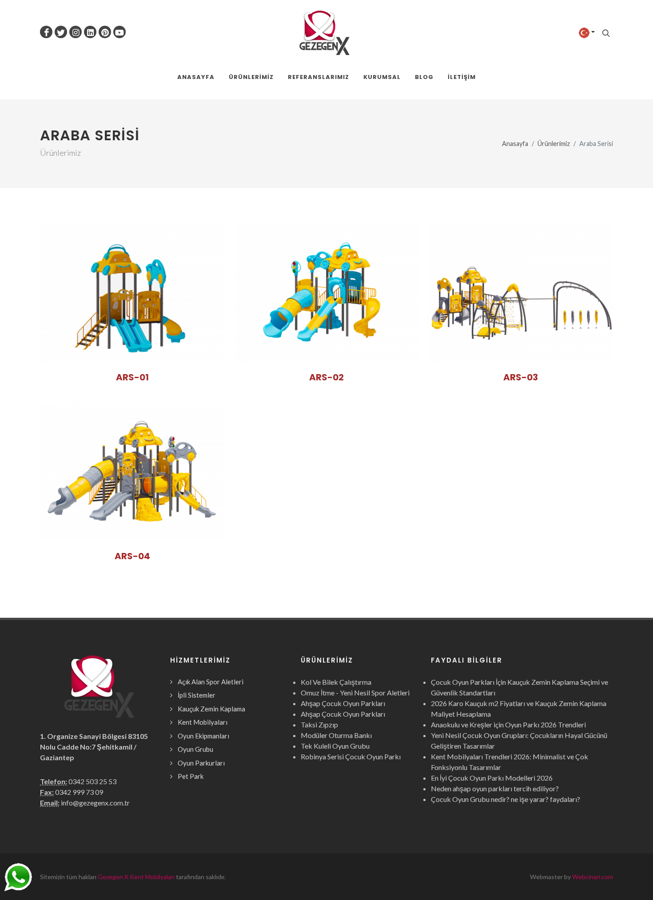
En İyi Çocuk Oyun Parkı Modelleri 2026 (492, 778)
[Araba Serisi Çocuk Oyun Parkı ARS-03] (520, 292)
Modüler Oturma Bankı (336, 735)
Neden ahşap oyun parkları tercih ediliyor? (495, 788)
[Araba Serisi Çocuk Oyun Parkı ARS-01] (132, 292)
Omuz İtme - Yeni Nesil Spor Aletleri (355, 692)
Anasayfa (515, 143)
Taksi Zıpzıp (319, 724)
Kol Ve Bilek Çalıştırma (336, 682)
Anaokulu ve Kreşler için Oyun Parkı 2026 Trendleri (508, 724)
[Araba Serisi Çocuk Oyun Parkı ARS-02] (326, 292)
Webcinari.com (592, 876)
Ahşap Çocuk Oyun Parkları (343, 703)
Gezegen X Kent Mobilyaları (136, 876)
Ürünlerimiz (554, 143)
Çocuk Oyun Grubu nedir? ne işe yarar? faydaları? (505, 799)
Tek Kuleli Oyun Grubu (335, 746)
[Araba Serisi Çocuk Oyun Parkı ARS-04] (132, 471)
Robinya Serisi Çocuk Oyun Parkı (351, 756)
